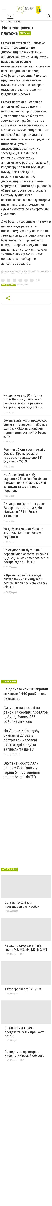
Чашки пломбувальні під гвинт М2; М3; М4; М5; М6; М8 (26, 947)
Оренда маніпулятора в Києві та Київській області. (24, 1054)
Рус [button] (10, 16)
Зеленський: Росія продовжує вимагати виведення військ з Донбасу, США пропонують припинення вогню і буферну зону (25, 428)
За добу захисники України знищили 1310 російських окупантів (23, 533)
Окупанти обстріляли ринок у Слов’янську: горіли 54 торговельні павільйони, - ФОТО (21, 770)
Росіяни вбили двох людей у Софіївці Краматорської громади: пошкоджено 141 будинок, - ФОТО (24, 455)
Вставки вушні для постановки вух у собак (22, 904)
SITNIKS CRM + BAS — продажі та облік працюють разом (25, 1032)
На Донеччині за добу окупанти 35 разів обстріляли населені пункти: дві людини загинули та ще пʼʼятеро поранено (25, 483)
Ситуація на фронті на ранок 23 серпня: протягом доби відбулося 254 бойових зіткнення (24, 510)
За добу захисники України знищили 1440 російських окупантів (25, 694)
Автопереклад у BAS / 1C (23, 989)
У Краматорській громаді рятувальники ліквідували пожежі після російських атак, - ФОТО (25, 581)
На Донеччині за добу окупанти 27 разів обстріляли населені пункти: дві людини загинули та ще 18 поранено (21, 742)
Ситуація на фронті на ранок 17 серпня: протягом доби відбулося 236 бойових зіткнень (26, 714)
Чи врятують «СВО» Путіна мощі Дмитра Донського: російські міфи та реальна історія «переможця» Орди (22, 401)
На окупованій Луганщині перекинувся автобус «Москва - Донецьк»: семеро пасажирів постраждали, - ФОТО (25, 556)
